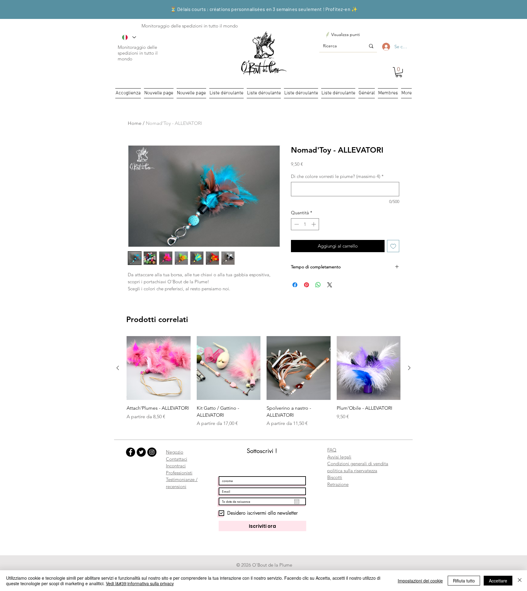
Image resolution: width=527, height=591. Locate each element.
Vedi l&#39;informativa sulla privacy (140, 583)
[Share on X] (329, 284)
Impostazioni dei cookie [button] (420, 581)
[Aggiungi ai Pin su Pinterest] (306, 284)
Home (135, 123)
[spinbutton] (305, 224)
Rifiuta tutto (464, 581)
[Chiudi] (519, 580)
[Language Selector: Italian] (129, 37)
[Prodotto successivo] (409, 368)
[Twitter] (141, 452)
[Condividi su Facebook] (295, 284)
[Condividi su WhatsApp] (318, 284)
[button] (399, 72)
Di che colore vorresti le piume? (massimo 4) (337, 176)
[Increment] (314, 224)
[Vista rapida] (159, 368)
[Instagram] (151, 452)
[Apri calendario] (296, 501)
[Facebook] (130, 452)
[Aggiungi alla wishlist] (393, 246)
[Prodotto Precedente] (117, 368)
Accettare (498, 581)
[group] (263, 381)
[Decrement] (296, 224)
